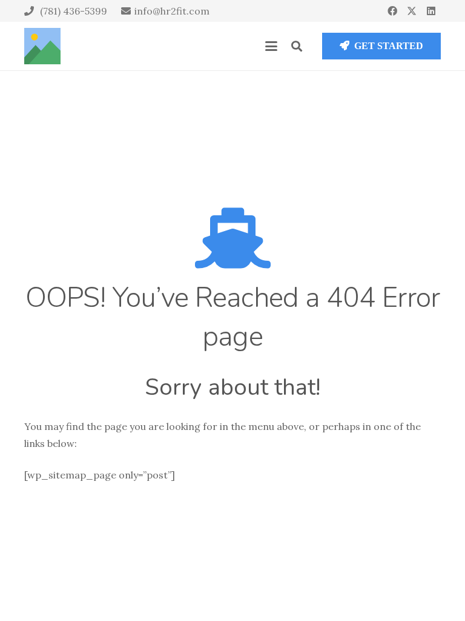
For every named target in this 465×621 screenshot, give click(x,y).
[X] (411, 11)
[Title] (42, 46)
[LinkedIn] (431, 11)
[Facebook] (392, 11)
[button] (271, 46)
